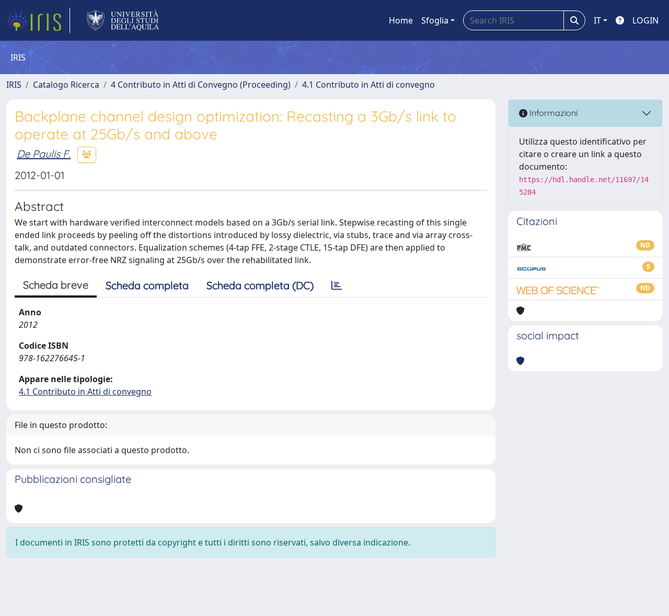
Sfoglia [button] (434, 20)
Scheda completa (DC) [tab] (260, 285)
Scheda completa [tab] (147, 285)
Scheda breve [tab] (55, 284)
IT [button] (597, 20)
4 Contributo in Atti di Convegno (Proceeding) (201, 84)
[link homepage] (38, 20)
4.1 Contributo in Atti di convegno (368, 84)
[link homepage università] (123, 20)
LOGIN (645, 20)
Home (401, 20)
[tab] (336, 286)
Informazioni (552, 113)
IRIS (13, 84)
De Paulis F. (44, 153)
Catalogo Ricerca (66, 84)
